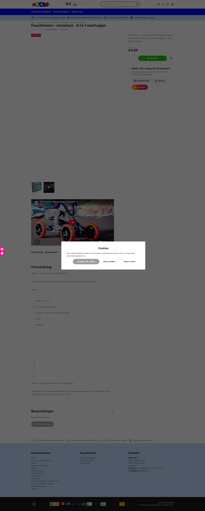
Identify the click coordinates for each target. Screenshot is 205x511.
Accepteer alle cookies (86, 261)
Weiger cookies (130, 261)
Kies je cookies (109, 261)
